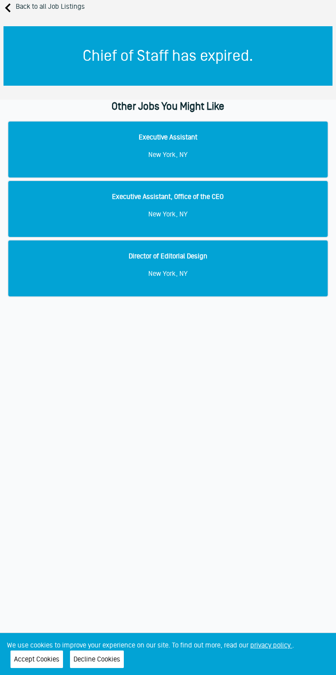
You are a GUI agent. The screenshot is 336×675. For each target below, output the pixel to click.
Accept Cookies (37, 659)
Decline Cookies (97, 659)
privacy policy (271, 645)
